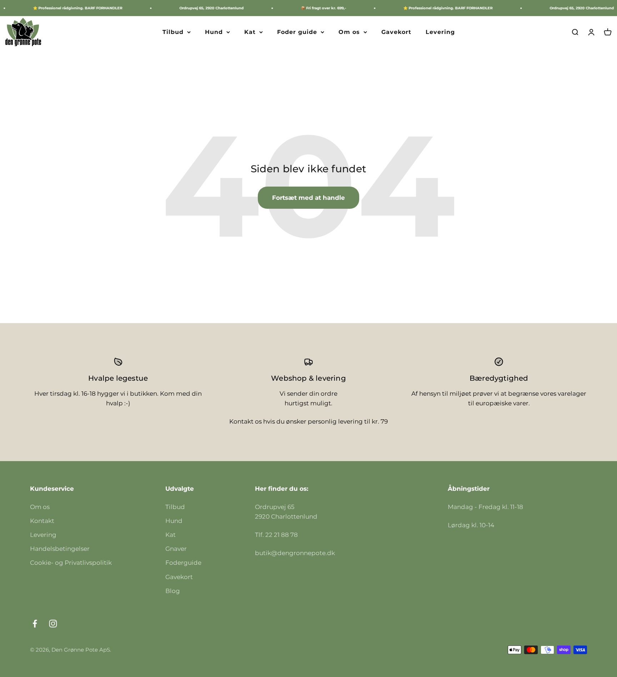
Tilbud (173, 32)
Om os (349, 32)
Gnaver (176, 548)
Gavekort (396, 32)
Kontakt (42, 520)
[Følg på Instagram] (53, 623)
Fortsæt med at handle (308, 197)
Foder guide (297, 32)
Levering (440, 32)
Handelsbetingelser (60, 548)
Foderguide (183, 562)
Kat (250, 32)
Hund (214, 32)
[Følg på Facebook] (35, 623)
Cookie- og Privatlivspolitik (71, 562)
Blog (172, 590)
